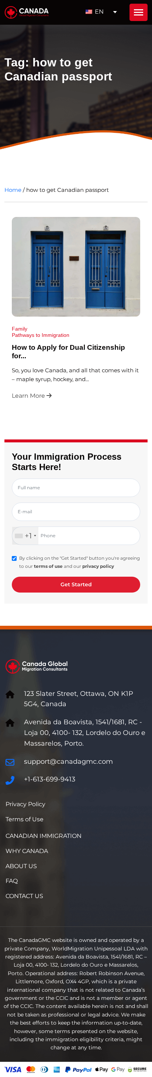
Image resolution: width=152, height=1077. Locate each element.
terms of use (48, 566)
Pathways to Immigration (40, 335)
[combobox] (25, 536)
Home (12, 189)
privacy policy (98, 566)
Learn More (29, 395)
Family (19, 329)
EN (98, 11)
